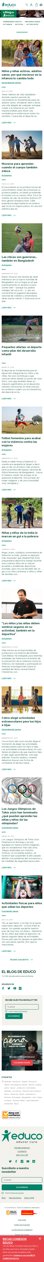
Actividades (16, 1097)
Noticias (19, 24)
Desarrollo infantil (17, 1094)
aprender (7, 1082)
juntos (6, 1088)
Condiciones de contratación (22, 1230)
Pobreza (7, 1097)
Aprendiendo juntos (12, 22)
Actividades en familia (18, 1085)
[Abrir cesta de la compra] (36, 5)
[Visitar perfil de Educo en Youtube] (14, 988)
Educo (6, 1094)
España (24, 1082)
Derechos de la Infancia (32, 1091)
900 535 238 (22, 1155)
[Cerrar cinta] (40, 1248)
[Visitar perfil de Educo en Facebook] (3, 988)
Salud (16, 1104)
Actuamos (7, 24)
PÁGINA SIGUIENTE (19, 960)
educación (17, 1082)
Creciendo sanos (32, 22)
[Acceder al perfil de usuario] (32, 5)
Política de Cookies (22, 1235)
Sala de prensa (15, 1198)
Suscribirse (14, 1016)
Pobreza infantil (19, 1100)
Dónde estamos (22, 1148)
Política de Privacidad (20, 1011)
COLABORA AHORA (22, 1063)
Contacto (22, 1151)
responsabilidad (32, 1100)
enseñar (39, 1085)
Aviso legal (22, 1220)
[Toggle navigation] (41, 5)
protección (21, 1088)
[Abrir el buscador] (27, 5)
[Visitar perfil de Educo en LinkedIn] (33, 1161)
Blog (4, 1198)
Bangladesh (26, 1097)
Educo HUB (29, 1198)
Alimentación (30, 1094)
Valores (31, 1085)
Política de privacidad (22, 1225)
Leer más (7, 123)
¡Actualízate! (32, 24)
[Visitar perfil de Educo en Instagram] (20, 988)
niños (34, 1097)
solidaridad (8, 1104)
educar (12, 1088)
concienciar (16, 1091)
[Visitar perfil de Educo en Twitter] (9, 988)
